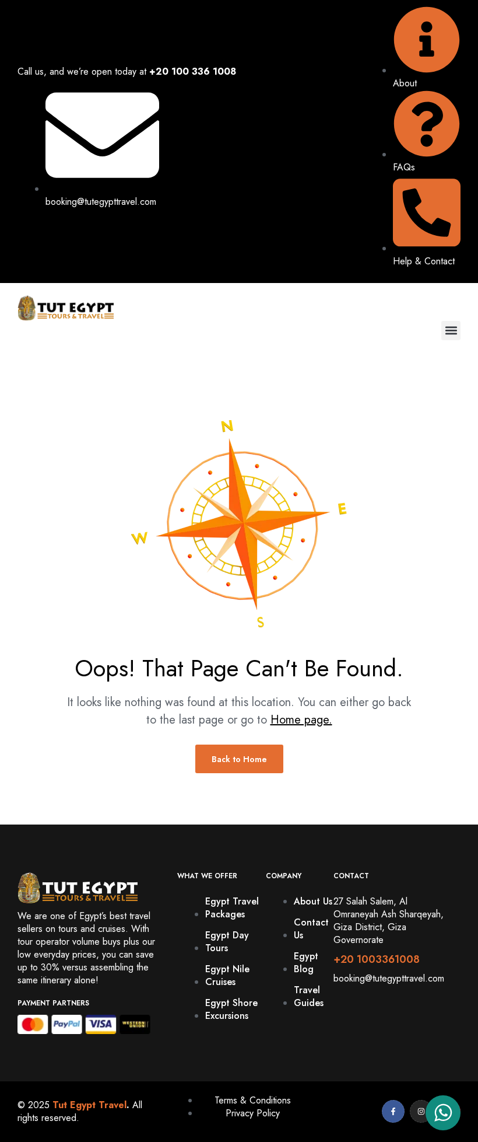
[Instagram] (421, 1111)
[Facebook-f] (393, 1111)
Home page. (301, 719)
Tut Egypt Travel (89, 1105)
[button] (451, 330)
